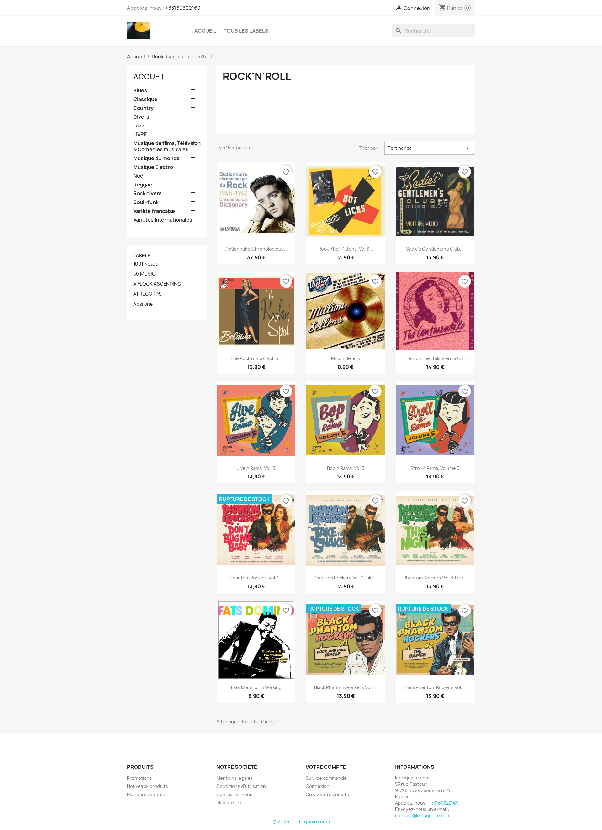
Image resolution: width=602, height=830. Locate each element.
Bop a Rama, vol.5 (345, 468)
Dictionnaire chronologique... (256, 249)
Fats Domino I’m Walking (256, 687)
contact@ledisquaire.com (422, 815)
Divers (141, 117)
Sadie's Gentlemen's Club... (435, 249)
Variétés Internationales (162, 220)
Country (143, 108)
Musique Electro (153, 167)
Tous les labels (246, 30)
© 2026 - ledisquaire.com (301, 821)
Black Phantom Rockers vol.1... (345, 687)
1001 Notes (145, 264)
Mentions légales (234, 778)
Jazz (139, 125)
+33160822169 (182, 7)
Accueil (205, 30)
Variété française (154, 211)
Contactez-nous (234, 794)
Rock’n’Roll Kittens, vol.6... (345, 249)
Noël (139, 176)
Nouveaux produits (147, 786)
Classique (145, 99)
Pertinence (430, 148)
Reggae (142, 184)
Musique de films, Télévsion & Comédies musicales (167, 146)
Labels (141, 255)
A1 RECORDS (147, 294)
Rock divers (147, 193)
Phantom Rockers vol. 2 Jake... (346, 578)
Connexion (318, 786)
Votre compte (326, 766)
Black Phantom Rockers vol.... (435, 687)
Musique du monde (156, 158)
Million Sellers (345, 358)
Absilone (143, 304)
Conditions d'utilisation (241, 786)
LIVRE (140, 134)
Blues (140, 90)
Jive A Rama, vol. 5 (256, 468)
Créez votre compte (327, 794)
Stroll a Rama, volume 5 (434, 468)
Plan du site (228, 803)
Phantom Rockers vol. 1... (256, 578)
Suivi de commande (326, 778)
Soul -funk (146, 202)
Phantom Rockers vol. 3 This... (435, 578)
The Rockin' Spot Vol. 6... (256, 358)
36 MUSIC (144, 274)
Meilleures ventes (146, 794)
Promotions (139, 778)
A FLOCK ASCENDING (157, 284)
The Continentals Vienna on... (435, 358)
